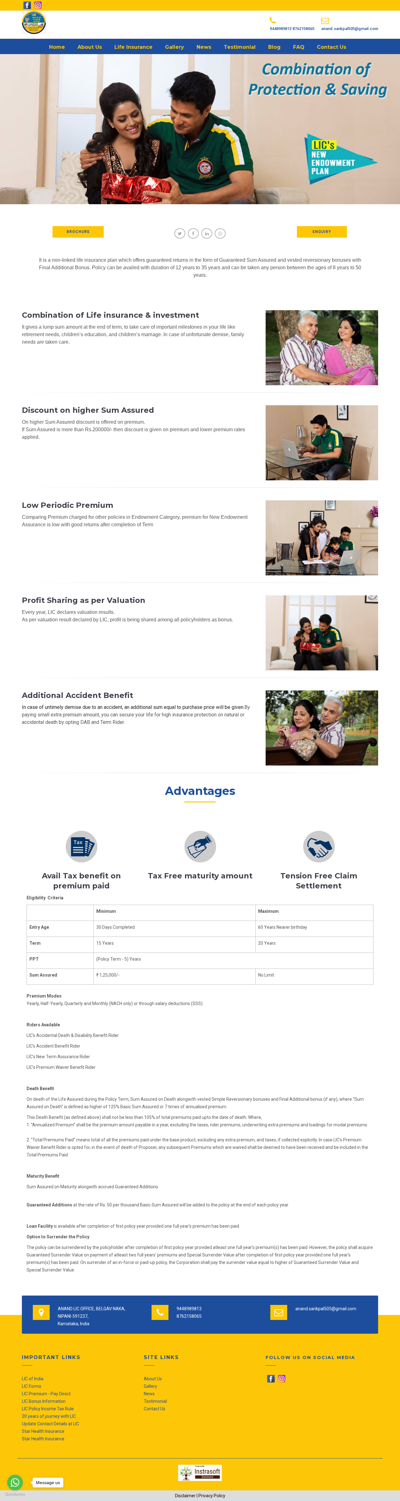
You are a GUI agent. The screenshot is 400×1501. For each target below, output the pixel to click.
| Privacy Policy (211, 1495)
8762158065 (303, 28)
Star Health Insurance (43, 1431)
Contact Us (331, 47)
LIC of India (32, 1378)
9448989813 (281, 28)
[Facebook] (271, 1378)
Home (57, 47)
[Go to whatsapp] (15, 1482)
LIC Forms (31, 1386)
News (204, 47)
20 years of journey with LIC (49, 1416)
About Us (90, 47)
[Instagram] (282, 1378)
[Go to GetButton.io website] (15, 1495)
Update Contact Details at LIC (50, 1423)
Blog (274, 47)
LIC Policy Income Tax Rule (48, 1408)
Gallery (174, 47)
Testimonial (240, 47)
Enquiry (321, 232)
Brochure (78, 232)
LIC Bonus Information (44, 1401)
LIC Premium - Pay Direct (46, 1393)
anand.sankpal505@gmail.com (349, 28)
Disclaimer (185, 1495)
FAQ (298, 47)
